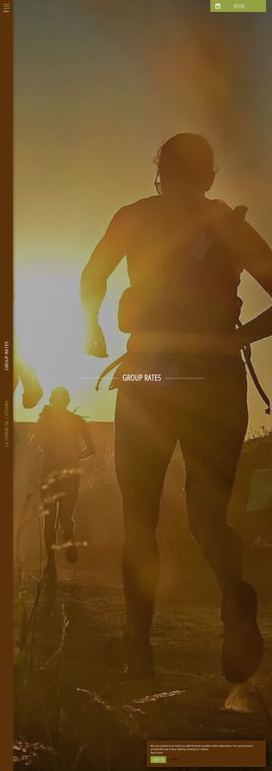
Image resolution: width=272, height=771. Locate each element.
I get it (158, 759)
